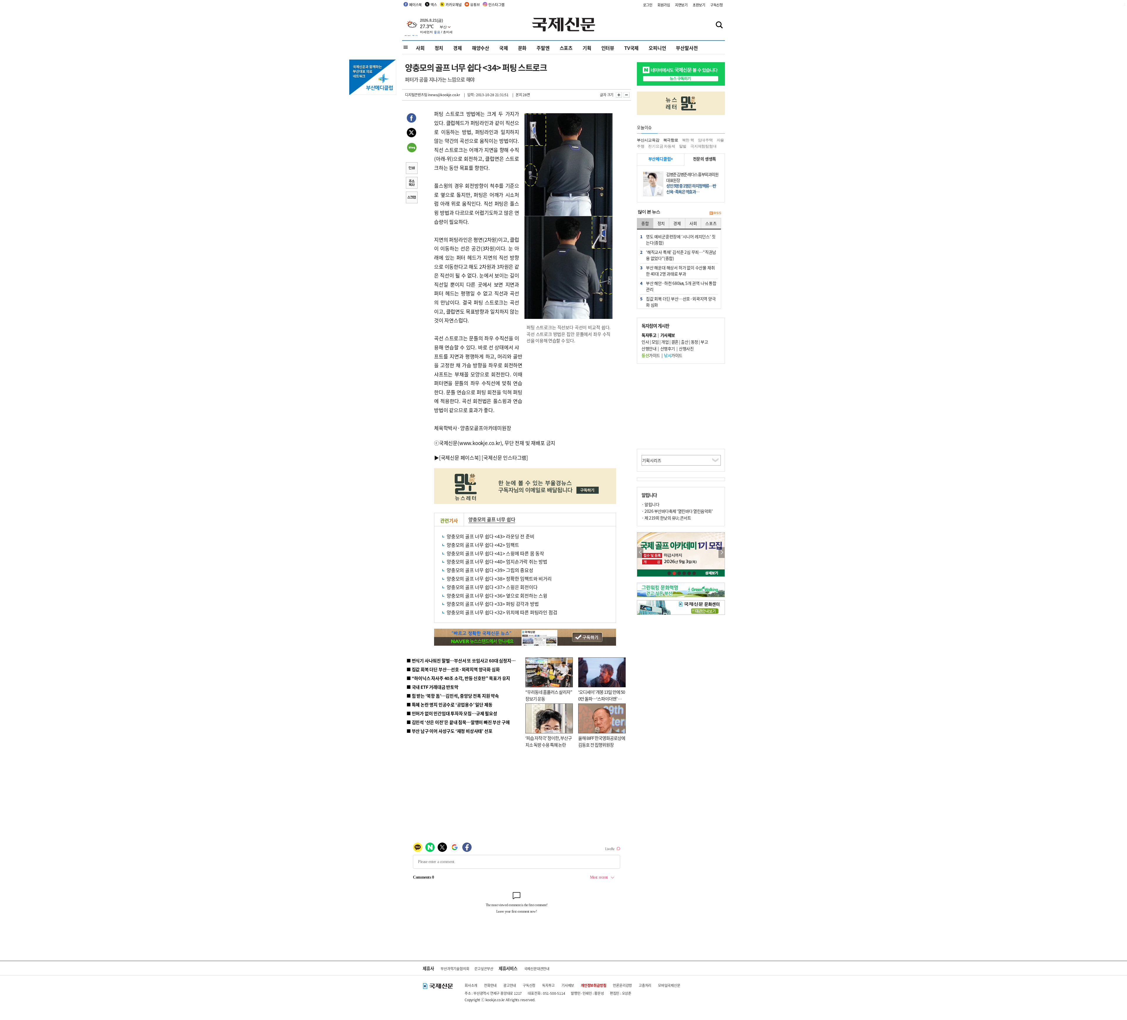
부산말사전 (687, 47)
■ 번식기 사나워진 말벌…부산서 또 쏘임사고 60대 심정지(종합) (464, 660)
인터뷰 (607, 47)
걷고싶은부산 (483, 968)
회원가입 (663, 4)
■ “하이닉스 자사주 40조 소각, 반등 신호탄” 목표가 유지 (458, 678)
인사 (645, 342)
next (721, 552)
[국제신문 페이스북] (460, 457)
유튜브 (475, 4)
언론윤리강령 (622, 985)
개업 (665, 342)
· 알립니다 (650, 504)
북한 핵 (688, 140)
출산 (684, 342)
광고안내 (509, 985)
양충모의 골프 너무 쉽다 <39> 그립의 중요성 (490, 570)
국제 (503, 47)
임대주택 (705, 140)
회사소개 (471, 985)
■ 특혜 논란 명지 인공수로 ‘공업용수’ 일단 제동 (449, 704)
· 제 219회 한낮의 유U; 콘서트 (666, 518)
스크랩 (411, 198)
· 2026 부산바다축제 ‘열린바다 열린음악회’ (677, 511)
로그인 (647, 4)
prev (640, 552)
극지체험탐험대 (703, 146)
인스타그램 (496, 4)
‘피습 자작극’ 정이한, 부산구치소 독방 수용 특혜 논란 (548, 741)
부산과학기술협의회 (455, 968)
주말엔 (542, 47)
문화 (522, 47)
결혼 (675, 342)
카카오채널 (453, 4)
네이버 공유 (411, 148)
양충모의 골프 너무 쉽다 (491, 519)
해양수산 (480, 47)
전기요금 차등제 (661, 146)
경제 (457, 47)
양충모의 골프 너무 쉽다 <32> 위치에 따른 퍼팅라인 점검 (502, 612)
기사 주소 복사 (411, 183)
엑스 (434, 4)
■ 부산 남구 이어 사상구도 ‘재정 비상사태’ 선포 (449, 731)
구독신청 (716, 4)
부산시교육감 (648, 140)
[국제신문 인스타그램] (505, 457)
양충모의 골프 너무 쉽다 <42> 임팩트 (483, 544)
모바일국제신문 (669, 985)
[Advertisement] (569, 386)
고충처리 (645, 985)
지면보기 (681, 4)
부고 (704, 342)
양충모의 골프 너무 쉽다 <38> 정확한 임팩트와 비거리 (499, 578)
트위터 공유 (411, 133)
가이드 (651, 355)
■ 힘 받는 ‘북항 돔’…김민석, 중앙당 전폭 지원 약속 (452, 696)
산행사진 (686, 348)
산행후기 (667, 348)
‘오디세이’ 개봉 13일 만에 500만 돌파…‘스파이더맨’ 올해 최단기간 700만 (601, 698)
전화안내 (490, 985)
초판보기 (699, 4)
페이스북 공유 (411, 118)
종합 (645, 223)
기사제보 (567, 985)
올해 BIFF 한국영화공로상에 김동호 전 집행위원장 (601, 741)
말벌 (683, 146)
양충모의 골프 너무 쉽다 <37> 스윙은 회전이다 (492, 587)
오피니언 (657, 47)
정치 (439, 47)
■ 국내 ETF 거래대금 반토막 (432, 687)
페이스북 (415, 4)
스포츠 (566, 47)
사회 (420, 47)
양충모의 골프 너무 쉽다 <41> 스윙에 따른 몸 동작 (495, 553)
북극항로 (670, 140)
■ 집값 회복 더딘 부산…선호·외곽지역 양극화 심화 (453, 669)
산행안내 (649, 348)
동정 (694, 342)
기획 (587, 47)
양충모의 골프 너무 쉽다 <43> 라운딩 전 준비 (490, 536)
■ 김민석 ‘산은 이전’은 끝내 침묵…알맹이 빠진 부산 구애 (457, 722)
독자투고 (548, 985)
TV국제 (631, 47)
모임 (655, 342)
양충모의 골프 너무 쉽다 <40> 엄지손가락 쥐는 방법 (497, 561)
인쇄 (411, 168)
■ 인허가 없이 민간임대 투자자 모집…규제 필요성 (451, 713)
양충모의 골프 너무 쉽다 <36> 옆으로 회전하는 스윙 (497, 595)
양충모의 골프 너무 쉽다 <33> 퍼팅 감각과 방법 (493, 603)
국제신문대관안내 (536, 968)
